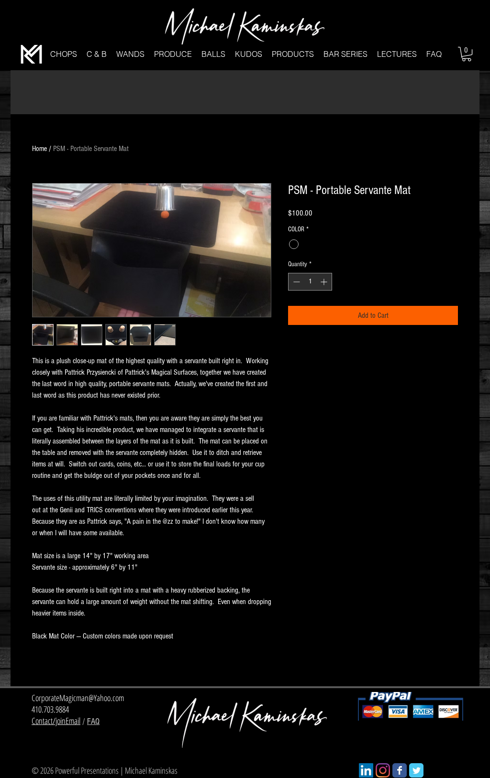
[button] (63, 54)
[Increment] (325, 281)
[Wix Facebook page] (399, 770)
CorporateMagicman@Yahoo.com (78, 697)
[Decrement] (295, 281)
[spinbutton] (310, 281)
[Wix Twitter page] (416, 770)
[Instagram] (383, 770)
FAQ (93, 721)
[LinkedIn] (366, 770)
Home (39, 148)
